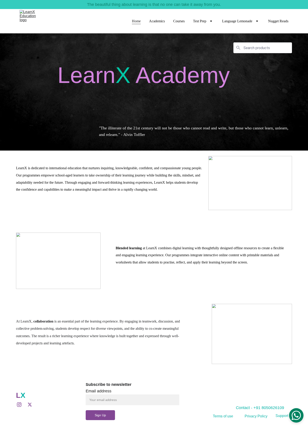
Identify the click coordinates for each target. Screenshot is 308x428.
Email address (98, 391)
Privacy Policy (256, 416)
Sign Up (100, 415)
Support (282, 416)
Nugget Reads (278, 21)
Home (136, 21)
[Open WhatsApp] (296, 415)
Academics (157, 21)
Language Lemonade (237, 21)
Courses (179, 21)
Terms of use (223, 416)
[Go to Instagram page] (21, 404)
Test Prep (199, 21)
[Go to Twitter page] (30, 404)
